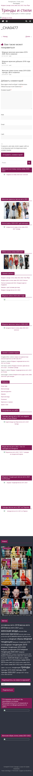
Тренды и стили (16, 10)
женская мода (9, 630)
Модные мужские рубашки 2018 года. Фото (16, 62)
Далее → (28, 36)
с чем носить (8, 667)
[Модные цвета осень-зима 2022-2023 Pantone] (16, 558)
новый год (21, 658)
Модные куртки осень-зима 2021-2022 (15, 610)
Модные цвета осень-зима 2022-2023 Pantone (14, 280)
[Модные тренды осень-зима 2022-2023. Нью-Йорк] (16, 547)
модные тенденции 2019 (15, 644)
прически (27, 664)
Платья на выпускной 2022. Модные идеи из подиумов (15, 580)
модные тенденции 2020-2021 (14, 650)
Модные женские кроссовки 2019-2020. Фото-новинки (15, 53)
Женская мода (5, 389)
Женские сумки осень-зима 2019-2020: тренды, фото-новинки (16, 71)
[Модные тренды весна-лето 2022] (16, 599)
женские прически (10, 634)
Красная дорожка (6, 391)
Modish (13, 555)
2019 (2, 625)
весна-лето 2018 (11, 625)
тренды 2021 (20, 672)
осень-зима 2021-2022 (11, 664)
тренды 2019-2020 (8, 670)
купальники (4, 636)
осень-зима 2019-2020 (12, 662)
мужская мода (13, 658)
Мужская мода (5, 397)
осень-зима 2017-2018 (8, 660)
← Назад (4, 36)
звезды (28, 634)
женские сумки (23, 634)
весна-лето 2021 (12, 628)
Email (2, 124)
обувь (26, 658)
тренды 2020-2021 (8, 672)
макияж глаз (20, 636)
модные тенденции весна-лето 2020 (21, 654)
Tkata (13, 567)
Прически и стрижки (7, 402)
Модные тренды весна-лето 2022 (10, 290)
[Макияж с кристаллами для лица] (16, 586)
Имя (2, 115)
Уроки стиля (4, 404)
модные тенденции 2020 (11, 649)
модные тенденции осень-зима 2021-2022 (14, 656)
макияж (14, 636)
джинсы (21, 628)
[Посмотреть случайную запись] (30, 21)
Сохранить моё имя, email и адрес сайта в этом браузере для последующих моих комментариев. (15, 148)
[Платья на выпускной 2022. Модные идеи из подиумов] (16, 570)
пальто (22, 664)
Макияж (3, 394)
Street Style (4, 386)
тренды (25, 667)
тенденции (16, 667)
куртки (9, 636)
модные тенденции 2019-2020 (13, 647)
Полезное (4, 399)
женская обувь (22, 631)
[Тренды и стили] (6, 18)
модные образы (16, 639)
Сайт (2, 134)
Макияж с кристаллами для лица (10, 287)
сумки (2, 667)
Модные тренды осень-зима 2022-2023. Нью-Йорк (15, 5)
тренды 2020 (21, 670)
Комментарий (6, 90)
